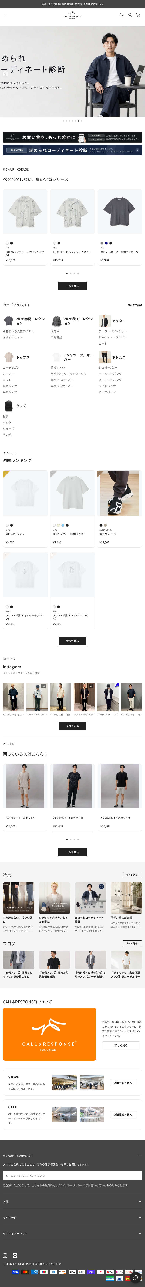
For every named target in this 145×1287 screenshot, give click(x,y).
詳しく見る (121, 1045)
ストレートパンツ (110, 380)
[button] (138, 15)
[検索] (121, 15)
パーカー (8, 374)
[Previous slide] (5, 73)
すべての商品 (135, 305)
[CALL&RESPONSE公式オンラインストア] (72, 15)
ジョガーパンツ (109, 367)
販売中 (55, 331)
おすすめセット (13, 337)
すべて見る (72, 641)
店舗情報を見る (123, 1114)
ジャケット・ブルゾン (113, 337)
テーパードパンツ (110, 374)
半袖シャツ (10, 392)
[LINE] (15, 1255)
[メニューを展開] (5, 15)
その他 (7, 434)
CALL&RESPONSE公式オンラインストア (37, 1264)
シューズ (8, 428)
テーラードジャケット (113, 331)
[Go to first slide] (139, 73)
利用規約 (50, 1185)
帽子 (5, 416)
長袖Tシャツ (59, 367)
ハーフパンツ (107, 392)
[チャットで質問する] (135, 1277)
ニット (7, 380)
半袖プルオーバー (62, 386)
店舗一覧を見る (123, 1083)
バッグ (7, 422)
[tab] (63, 121)
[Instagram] (5, 1255)
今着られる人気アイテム (18, 331)
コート (103, 343)
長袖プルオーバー (62, 380)
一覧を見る (72, 286)
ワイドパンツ (107, 386)
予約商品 (56, 337)
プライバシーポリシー (70, 1185)
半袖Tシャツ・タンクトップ (68, 374)
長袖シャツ (10, 386)
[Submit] (137, 1175)
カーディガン (11, 367)
